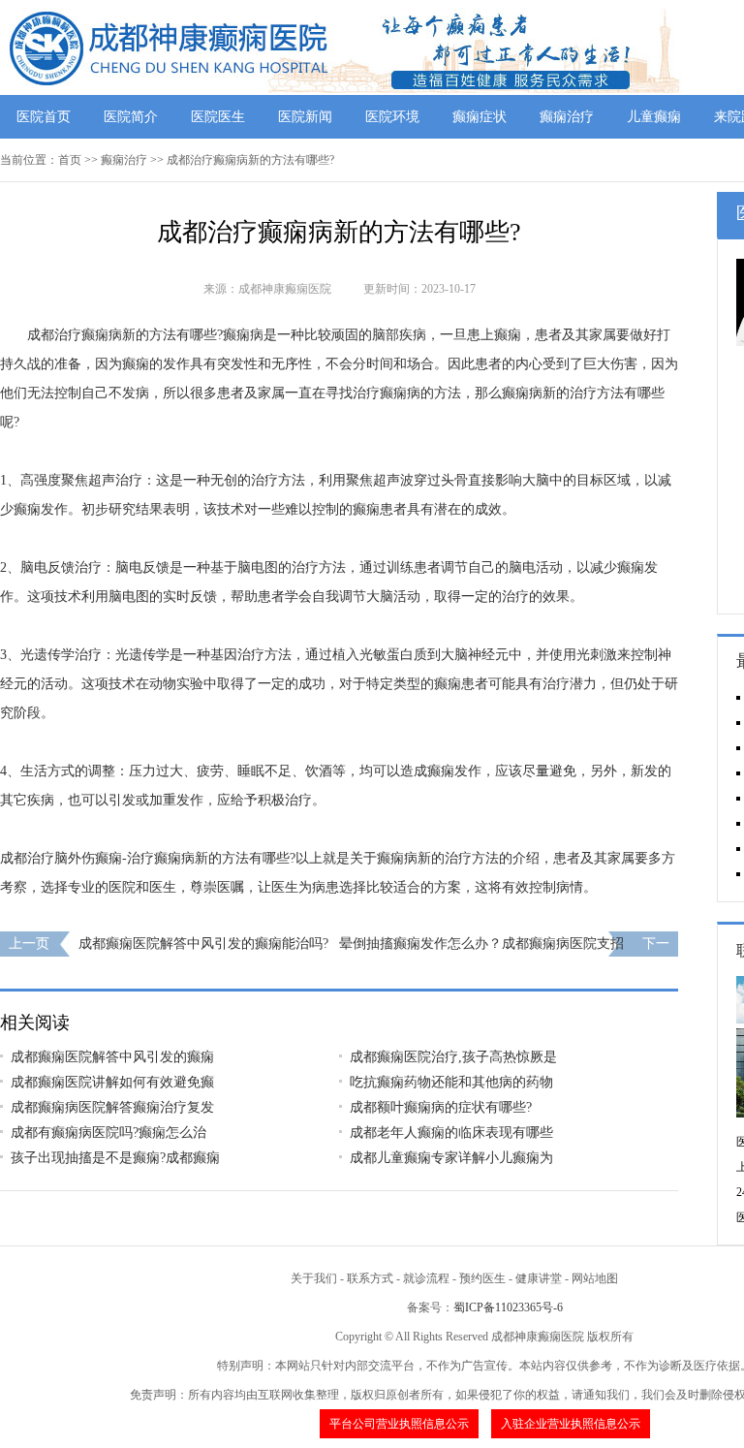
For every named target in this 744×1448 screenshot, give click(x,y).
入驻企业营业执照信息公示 (570, 1424)
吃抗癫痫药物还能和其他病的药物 (451, 1082)
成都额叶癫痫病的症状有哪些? (441, 1107)
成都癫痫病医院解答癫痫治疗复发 (112, 1107)
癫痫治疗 (567, 117)
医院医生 (218, 117)
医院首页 (43, 117)
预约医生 (482, 1278)
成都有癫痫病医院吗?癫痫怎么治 (108, 1132)
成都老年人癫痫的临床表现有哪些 (451, 1132)
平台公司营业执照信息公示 (399, 1424)
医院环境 (392, 117)
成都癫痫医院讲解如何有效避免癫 (112, 1082)
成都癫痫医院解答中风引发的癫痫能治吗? (203, 943)
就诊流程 (426, 1278)
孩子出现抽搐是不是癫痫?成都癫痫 (115, 1157)
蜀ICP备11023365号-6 (508, 1307)
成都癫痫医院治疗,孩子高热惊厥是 (453, 1057)
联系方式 (370, 1278)
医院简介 (131, 117)
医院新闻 (305, 117)
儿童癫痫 (654, 117)
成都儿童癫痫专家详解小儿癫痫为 (451, 1157)
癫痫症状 (479, 117)
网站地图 (595, 1278)
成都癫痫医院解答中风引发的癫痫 (112, 1057)
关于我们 (314, 1278)
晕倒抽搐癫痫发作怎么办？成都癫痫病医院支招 (481, 943)
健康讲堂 (538, 1278)
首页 (69, 160)
